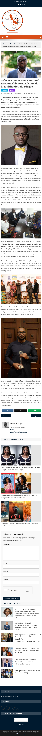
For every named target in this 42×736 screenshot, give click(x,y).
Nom (5, 564)
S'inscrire (21, 724)
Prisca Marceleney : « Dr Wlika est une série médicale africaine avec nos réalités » (27, 651)
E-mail (5, 571)
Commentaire (7, 544)
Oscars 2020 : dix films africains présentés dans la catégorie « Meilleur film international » (19, 525)
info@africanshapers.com (10, 696)
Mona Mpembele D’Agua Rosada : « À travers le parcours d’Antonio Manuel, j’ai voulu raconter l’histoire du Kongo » (28, 639)
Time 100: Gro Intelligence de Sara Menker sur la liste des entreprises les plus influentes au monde (19, 497)
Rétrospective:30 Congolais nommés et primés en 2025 (27, 672)
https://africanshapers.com (18, 432)
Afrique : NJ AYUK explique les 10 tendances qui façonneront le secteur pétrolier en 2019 (37, 416)
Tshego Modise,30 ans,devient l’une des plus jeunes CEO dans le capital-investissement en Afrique (20, 468)
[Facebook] (10, 429)
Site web (5, 579)
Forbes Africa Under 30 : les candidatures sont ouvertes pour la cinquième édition (7, 416)
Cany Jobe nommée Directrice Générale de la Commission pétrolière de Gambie (25, 662)
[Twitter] (13, 429)
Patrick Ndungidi (17, 93)
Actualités (4, 90)
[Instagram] (11, 429)
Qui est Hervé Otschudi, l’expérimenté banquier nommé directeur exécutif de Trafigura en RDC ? (27, 626)
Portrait (12, 90)
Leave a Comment (30, 93)
